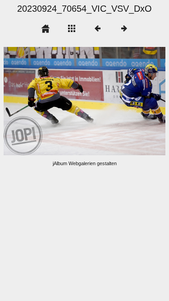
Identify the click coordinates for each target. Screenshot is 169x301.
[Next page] (117, 101)
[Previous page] (36, 101)
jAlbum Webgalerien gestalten (85, 163)
